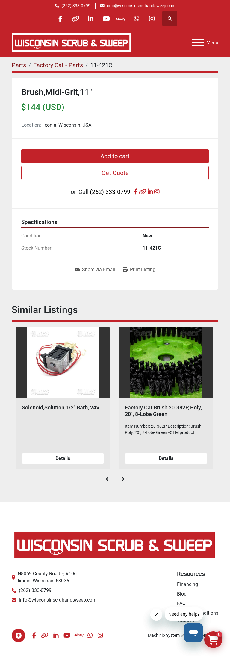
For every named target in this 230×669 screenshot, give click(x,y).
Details (62, 458)
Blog (182, 594)
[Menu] (198, 42)
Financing (187, 584)
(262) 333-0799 (75, 5)
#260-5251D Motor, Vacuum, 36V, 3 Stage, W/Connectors (165, 410)
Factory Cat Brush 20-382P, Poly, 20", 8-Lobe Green (60, 410)
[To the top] (18, 635)
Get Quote (115, 173)
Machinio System (164, 635)
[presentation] (107, 478)
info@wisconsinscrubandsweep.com (141, 5)
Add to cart (115, 156)
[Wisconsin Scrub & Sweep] (115, 544)
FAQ (181, 603)
